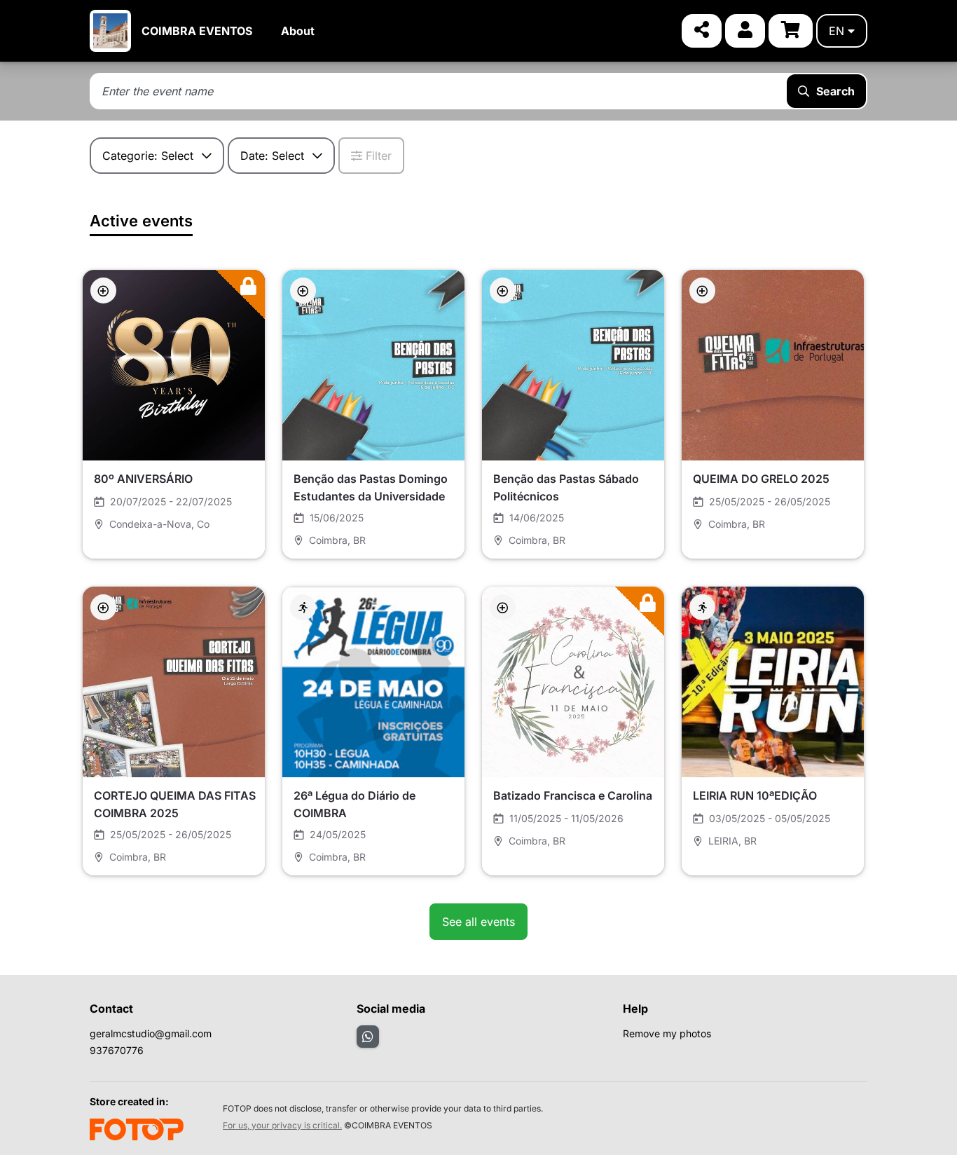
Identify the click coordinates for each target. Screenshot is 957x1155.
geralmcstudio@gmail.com (151, 1033)
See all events (478, 922)
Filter (379, 156)
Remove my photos (667, 1033)
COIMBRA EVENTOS (197, 31)
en (836, 31)
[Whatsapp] (368, 1036)
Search (835, 91)
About (298, 31)
